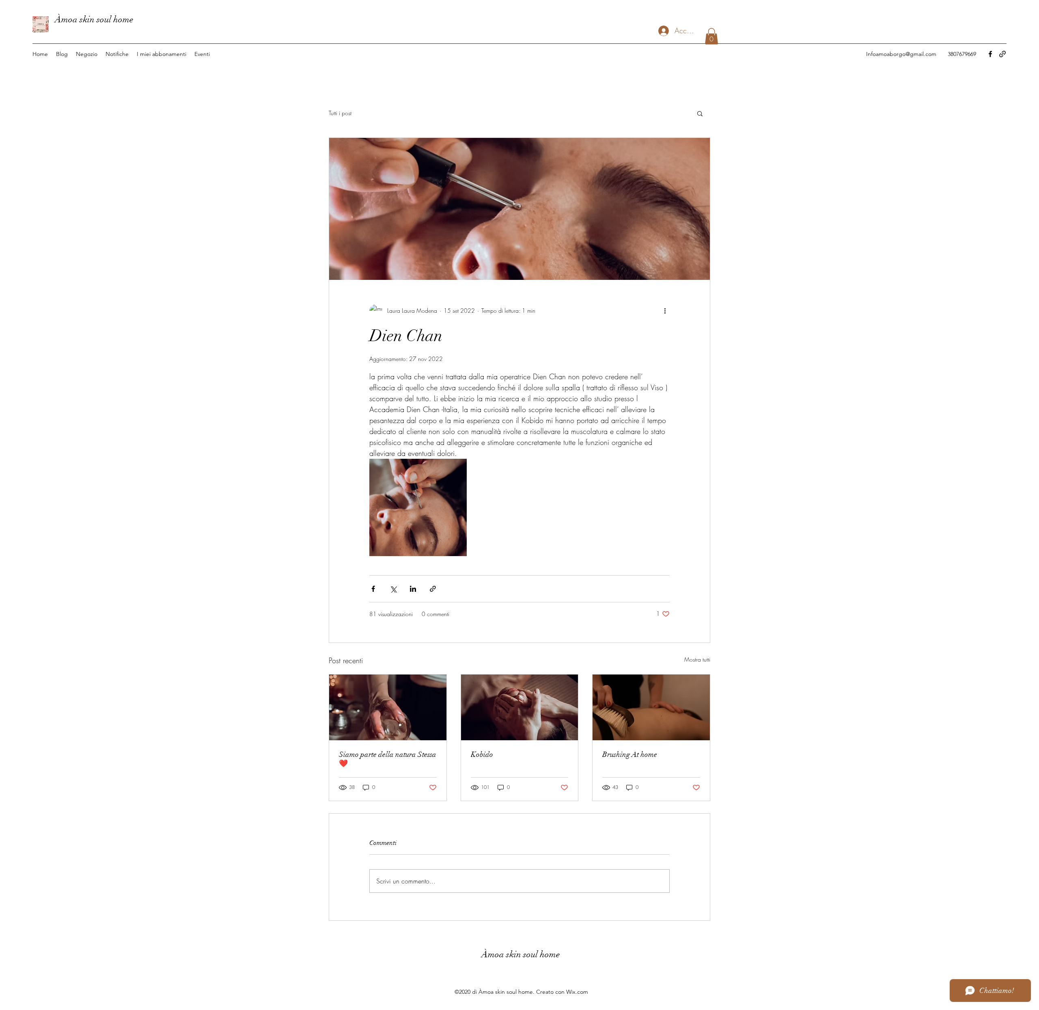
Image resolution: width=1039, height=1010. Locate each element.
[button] (711, 36)
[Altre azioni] (665, 311)
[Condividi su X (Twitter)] (393, 589)
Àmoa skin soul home (94, 19)
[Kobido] (519, 707)
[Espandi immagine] (418, 507)
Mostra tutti (697, 659)
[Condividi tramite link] (433, 589)
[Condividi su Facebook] (373, 589)
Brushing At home (629, 754)
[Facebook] (990, 54)
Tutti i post (340, 113)
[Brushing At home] (651, 707)
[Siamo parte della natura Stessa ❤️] (387, 707)
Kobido (482, 754)
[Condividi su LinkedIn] (413, 589)
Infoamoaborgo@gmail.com (901, 54)
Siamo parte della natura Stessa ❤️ (387, 759)
